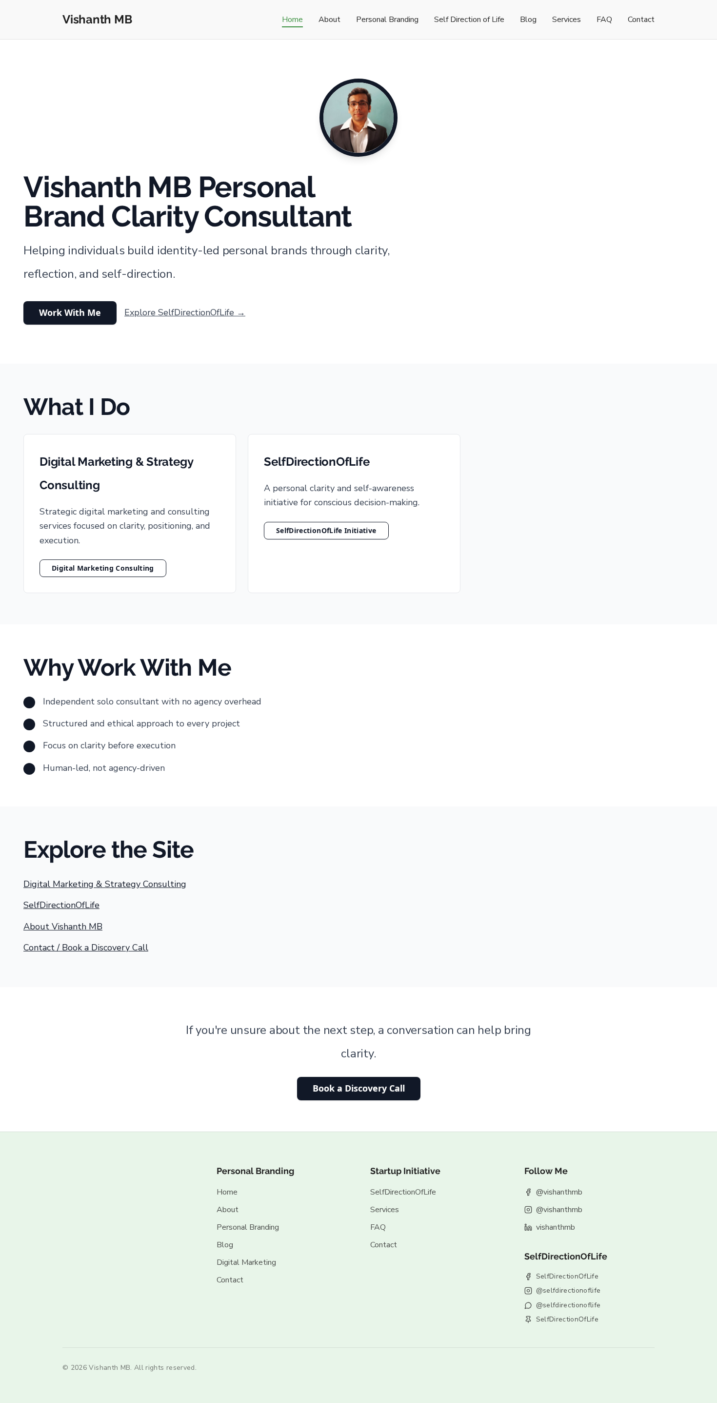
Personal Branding (387, 19)
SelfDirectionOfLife (61, 905)
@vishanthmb (559, 1192)
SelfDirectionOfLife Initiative (326, 530)
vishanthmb (555, 1227)
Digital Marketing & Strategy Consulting (104, 884)
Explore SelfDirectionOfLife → (184, 312)
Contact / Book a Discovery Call (85, 947)
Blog (528, 19)
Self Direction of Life (469, 19)
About (329, 19)
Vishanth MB (97, 19)
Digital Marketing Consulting (103, 568)
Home (292, 19)
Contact (641, 19)
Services (566, 19)
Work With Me (70, 312)
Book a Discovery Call (359, 1088)
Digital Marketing (246, 1262)
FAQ (604, 19)
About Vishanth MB (62, 926)
